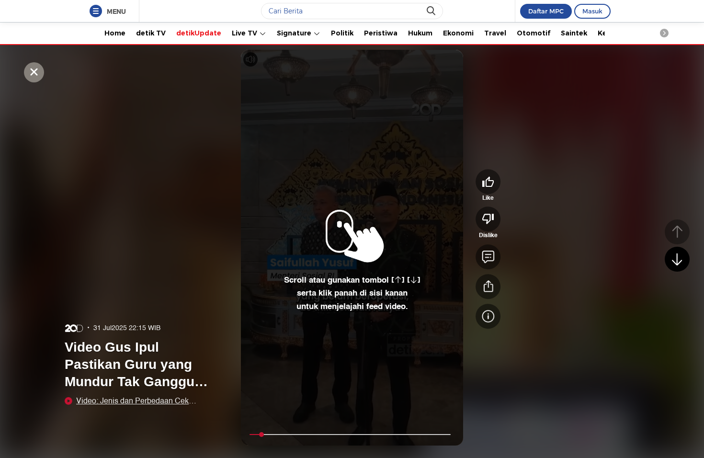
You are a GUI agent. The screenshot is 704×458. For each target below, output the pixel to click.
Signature (295, 33)
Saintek (574, 33)
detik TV (151, 33)
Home (114, 33)
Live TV (245, 33)
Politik (342, 33)
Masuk (592, 11)
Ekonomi (458, 33)
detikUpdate (198, 33)
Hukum (420, 33)
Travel (495, 33)
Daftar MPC (546, 11)
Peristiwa (380, 33)
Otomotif (533, 33)
